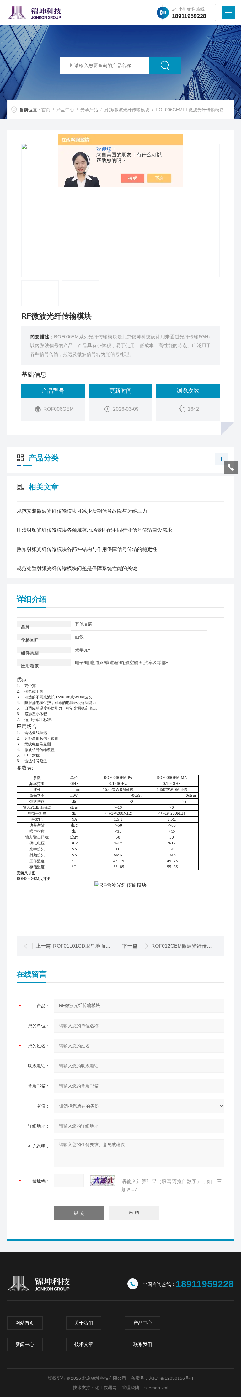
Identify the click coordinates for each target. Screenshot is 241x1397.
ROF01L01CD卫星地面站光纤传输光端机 (99, 946)
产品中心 (65, 109)
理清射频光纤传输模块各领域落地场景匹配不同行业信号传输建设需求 (94, 530)
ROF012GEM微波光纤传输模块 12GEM (195, 946)
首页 (45, 109)
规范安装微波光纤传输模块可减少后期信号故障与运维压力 (82, 511)
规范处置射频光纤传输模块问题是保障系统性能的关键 (77, 568)
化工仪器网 (106, 1387)
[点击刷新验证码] (102, 1180)
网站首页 (24, 1323)
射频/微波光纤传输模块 (126, 109)
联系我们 (142, 1344)
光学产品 (89, 109)
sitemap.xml (156, 1387)
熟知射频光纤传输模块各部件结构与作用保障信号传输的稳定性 (87, 549)
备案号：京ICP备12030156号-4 (162, 1378)
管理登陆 (130, 1387)
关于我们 (83, 1323)
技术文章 (83, 1344)
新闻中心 (24, 1344)
